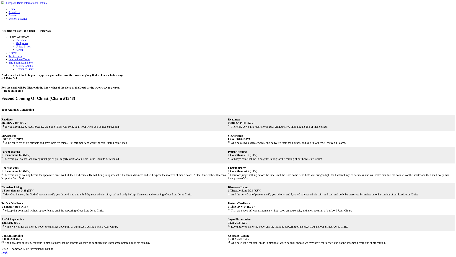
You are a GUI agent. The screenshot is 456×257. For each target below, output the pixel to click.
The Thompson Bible (21, 62)
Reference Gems (25, 68)
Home (12, 9)
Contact (13, 15)
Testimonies (15, 56)
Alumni (13, 52)
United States (23, 46)
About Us (14, 12)
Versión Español (18, 18)
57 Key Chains (24, 65)
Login (4, 252)
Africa (19, 49)
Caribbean (21, 40)
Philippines (22, 43)
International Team (19, 59)
